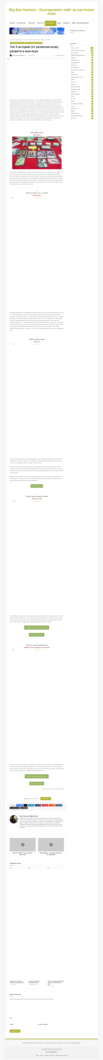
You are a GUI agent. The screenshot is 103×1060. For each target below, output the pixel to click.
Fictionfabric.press (69, 1042)
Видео (59, 23)
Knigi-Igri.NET (33, 1042)
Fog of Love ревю (36, 486)
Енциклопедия (50, 23)
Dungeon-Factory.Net (51, 1042)
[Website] (20, 830)
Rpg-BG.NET (78, 1042)
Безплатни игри (75, 67)
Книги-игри (31, 23)
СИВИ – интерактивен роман (80, 23)
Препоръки (66, 23)
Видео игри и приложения (77, 69)
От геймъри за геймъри (77, 103)
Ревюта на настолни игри (78, 50)
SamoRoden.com (41, 1042)
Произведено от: (75, 62)
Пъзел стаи (40, 23)
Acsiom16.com (60, 1042)
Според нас (74, 65)
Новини (73, 79)
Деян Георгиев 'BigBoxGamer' (19, 55)
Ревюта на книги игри (77, 77)
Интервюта (73, 91)
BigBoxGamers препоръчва (17, 43)
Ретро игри (74, 118)
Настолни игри (21, 23)
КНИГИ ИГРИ (74, 74)
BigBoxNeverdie (75, 113)
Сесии (72, 96)
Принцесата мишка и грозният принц (36, 627)
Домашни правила (75, 86)
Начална (12, 23)
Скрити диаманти (75, 94)
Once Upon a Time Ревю (37, 634)
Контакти (52, 1055)
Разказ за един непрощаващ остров (36, 776)
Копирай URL (45, 798)
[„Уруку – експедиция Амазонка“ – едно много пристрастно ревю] (55, 923)
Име (11, 1018)
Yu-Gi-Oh (73, 98)
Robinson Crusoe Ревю (36, 783)
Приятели (46, 1055)
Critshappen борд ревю (77, 115)
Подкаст (73, 106)
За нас (37, 1055)
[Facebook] (22, 830)
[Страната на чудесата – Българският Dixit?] (37, 923)
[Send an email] (26, 55)
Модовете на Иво (75, 89)
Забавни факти (75, 60)
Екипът (41, 1055)
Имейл (12, 1024)
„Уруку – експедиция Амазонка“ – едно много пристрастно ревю (55, 983)
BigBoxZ (73, 110)
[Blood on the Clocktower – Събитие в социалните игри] (18, 923)
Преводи (73, 57)
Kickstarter (73, 84)
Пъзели (73, 101)
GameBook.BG (26, 1042)
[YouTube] (24, 830)
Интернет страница (43, 1024)
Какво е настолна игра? (61, 1055)
